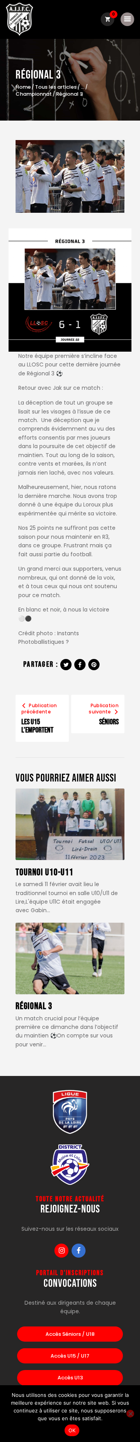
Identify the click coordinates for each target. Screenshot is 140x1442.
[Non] (130, 1413)
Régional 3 (34, 1006)
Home (23, 87)
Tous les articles (56, 87)
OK (72, 1430)
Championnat (34, 94)
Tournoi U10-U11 (45, 872)
